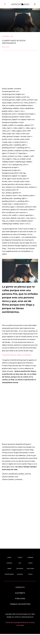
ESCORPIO (19, 568)
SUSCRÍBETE (20, 593)
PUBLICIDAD (20, 598)
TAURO (19, 557)
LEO (20, 563)
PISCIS (30, 574)
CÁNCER (9, 563)
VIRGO (30, 563)
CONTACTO (20, 587)
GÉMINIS (30, 557)
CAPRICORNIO (9, 574)
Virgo (11, 36)
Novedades (5, 36)
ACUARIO (20, 574)
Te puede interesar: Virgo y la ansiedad (16, 355)
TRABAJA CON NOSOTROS (20, 604)
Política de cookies (27, 622)
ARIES (9, 557)
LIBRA (9, 568)
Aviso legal (20, 625)
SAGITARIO (30, 568)
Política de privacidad (12, 622)
